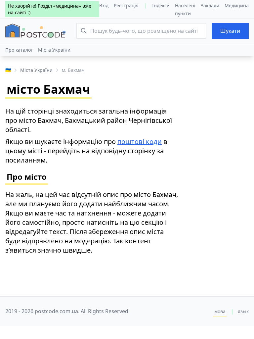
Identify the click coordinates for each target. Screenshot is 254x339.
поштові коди (139, 141)
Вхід (103, 5)
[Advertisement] (219, 180)
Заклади (210, 5)
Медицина (237, 5)
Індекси (161, 5)
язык (243, 311)
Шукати (230, 30)
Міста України (54, 50)
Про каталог (19, 50)
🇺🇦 (8, 70)
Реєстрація (126, 5)
